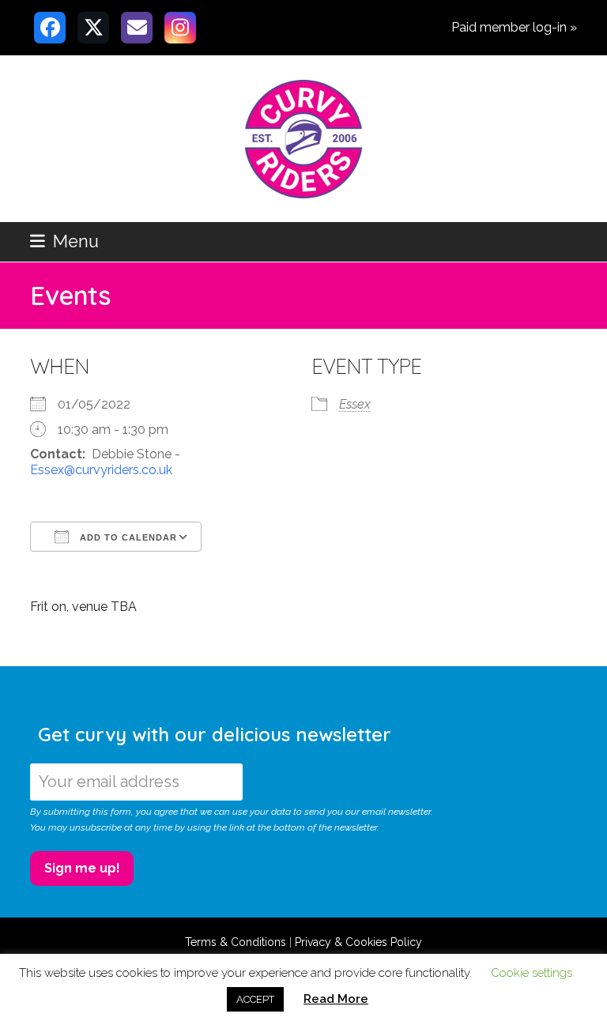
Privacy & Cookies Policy (358, 942)
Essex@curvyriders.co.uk (101, 469)
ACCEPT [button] (255, 999)
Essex (355, 404)
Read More (336, 999)
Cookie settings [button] (531, 973)
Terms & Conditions (235, 942)
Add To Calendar (127, 537)
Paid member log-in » (514, 27)
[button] (64, 241)
